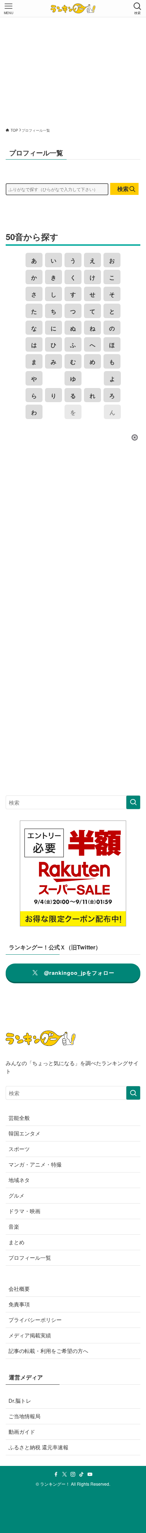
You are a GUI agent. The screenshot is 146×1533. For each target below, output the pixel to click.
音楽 (14, 1226)
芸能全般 (19, 1117)
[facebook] (56, 1474)
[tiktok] (81, 1474)
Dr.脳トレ (20, 1400)
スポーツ (19, 1148)
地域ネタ (19, 1179)
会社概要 (19, 1288)
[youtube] (90, 1474)
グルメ (16, 1195)
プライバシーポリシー (35, 1319)
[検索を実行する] (133, 802)
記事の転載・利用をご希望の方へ (48, 1350)
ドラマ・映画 (24, 1211)
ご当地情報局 (24, 1416)
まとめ (16, 1242)
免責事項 (19, 1304)
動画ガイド (22, 1431)
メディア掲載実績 (30, 1335)
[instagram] (73, 1474)
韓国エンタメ (24, 1133)
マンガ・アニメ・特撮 (35, 1164)
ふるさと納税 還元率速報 (38, 1447)
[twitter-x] (64, 1474)
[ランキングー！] (73, 8)
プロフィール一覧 (30, 1257)
